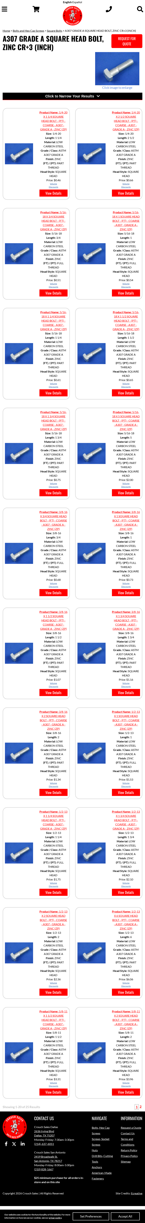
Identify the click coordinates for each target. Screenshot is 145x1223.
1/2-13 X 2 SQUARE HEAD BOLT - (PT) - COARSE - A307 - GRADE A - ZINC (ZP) (53, 920)
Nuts (95, 1150)
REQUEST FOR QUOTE (127, 41)
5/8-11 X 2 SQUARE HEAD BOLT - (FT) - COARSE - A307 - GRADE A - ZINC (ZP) (126, 1020)
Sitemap (126, 1161)
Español (77, 2)
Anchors (97, 1167)
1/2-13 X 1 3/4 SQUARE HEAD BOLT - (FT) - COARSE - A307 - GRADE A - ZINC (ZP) (126, 820)
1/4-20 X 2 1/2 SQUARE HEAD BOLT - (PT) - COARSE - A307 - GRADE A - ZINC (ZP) (126, 121)
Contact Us (128, 1133)
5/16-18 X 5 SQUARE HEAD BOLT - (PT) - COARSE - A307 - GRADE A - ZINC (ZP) (126, 420)
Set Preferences (91, 1216)
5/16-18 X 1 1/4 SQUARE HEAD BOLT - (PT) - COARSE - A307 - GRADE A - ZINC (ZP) (53, 320)
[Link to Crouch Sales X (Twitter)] (14, 1144)
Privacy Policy (129, 1156)
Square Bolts (54, 30)
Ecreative (136, 1193)
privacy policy (55, 1217)
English (67, 2)
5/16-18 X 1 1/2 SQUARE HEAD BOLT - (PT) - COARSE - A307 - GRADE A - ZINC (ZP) (126, 320)
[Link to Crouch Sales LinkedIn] (23, 1144)
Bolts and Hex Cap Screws (28, 30)
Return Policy (129, 1150)
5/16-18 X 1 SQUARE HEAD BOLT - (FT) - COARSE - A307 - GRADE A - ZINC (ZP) (126, 221)
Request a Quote (131, 1127)
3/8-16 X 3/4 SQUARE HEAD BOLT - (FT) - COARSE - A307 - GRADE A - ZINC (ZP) (53, 520)
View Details (53, 193)
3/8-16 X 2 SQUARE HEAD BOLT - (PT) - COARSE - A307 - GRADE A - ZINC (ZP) (53, 720)
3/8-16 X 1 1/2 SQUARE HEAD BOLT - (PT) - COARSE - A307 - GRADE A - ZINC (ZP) (53, 620)
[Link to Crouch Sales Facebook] (6, 1144)
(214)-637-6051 (44, 1144)
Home (6, 30)
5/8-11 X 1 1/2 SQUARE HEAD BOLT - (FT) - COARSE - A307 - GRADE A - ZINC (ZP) (53, 1020)
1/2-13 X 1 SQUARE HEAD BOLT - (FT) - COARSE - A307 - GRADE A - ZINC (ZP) (126, 720)
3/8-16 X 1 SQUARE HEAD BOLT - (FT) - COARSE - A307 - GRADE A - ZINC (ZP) (126, 520)
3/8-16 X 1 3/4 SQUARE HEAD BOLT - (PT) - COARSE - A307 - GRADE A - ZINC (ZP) (126, 620)
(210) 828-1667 (43, 1169)
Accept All (125, 1216)
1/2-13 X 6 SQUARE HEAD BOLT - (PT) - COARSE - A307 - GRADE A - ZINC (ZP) (126, 920)
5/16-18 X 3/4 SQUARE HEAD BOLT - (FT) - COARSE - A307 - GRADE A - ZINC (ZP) (53, 221)
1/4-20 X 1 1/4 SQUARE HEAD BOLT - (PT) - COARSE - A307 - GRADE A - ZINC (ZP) (53, 121)
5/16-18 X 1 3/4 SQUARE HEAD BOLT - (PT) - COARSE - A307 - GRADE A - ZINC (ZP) (53, 420)
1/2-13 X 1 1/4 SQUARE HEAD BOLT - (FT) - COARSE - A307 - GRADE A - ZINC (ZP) (53, 820)
